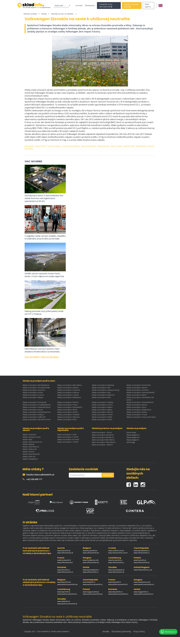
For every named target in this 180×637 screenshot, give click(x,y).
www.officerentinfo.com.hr (118, 553)
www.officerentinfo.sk (116, 572)
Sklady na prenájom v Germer (136, 387)
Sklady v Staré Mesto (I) (31, 447)
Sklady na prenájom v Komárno (137, 390)
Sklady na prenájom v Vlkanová (68, 417)
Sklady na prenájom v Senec (136, 407)
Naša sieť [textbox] (59, 5)
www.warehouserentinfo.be (67, 584)
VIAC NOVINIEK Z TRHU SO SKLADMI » (42, 357)
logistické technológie (88, 146)
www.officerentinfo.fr (65, 562)
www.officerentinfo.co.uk (143, 570)
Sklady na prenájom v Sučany (136, 412)
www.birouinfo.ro (63, 570)
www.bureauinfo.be (90, 550)
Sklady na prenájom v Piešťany (102, 402)
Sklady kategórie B (132, 437)
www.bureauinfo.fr (64, 560)
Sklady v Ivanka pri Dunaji (32, 437)
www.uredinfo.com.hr (116, 550)
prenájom (119, 146)
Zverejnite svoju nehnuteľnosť (105, 5)
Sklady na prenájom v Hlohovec (34, 390)
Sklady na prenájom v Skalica (102, 410)
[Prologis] (45, 510)
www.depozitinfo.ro (115, 592)
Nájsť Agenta (148, 5)
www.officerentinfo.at (65, 553)
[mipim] (34, 502)
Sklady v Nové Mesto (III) (31, 454)
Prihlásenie (90, 5)
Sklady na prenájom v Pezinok (67, 402)
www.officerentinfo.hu (91, 562)
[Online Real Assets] (123, 502)
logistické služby (129, 146)
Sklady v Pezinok (28, 451)
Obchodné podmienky (121, 631)
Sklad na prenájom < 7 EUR (66, 434)
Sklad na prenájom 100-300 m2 (103, 435)
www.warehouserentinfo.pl (92, 594)
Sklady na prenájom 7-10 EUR (67, 437)
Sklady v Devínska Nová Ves (32, 442)
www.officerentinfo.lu (116, 562)
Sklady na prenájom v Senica (33, 410)
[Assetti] (101, 502)
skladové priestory (103, 146)
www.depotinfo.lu (63, 592)
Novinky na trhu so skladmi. (62, 14)
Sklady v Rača (27, 439)
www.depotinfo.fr (114, 582)
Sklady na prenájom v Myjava (33, 397)
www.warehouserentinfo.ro (118, 594)
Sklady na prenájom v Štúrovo (102, 412)
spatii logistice (29, 146)
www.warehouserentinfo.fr (118, 584)
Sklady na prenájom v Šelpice (102, 407)
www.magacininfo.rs (141, 592)
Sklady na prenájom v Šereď (67, 410)
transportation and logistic (71, 146)
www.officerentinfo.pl (141, 562)
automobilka (29, 148)
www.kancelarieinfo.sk (116, 570)
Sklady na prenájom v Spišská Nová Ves (36, 412)
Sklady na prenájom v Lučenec (68, 395)
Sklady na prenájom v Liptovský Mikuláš (140, 392)
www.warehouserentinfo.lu (67, 594)
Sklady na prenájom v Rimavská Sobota (36, 407)
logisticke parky (141, 146)
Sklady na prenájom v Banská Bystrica (36, 385)
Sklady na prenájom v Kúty (101, 392)
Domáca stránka (30, 14)
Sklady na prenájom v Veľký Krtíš (34, 417)
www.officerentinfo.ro (65, 572)
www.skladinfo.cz (89, 582)
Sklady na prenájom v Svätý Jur (33, 414)
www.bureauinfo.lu (115, 560)
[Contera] (135, 511)
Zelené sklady (131, 432)
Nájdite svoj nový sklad (131, 5)
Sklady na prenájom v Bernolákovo (69, 385)
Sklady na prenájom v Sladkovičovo (138, 410)
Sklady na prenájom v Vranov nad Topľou (141, 417)
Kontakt (79, 5)
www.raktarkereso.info (142, 582)
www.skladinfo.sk (63, 601)
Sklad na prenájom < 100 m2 (102, 432)
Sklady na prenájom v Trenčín (102, 414)
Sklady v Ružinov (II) (29, 449)
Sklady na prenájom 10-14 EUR (68, 439)
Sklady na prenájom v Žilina (67, 419)
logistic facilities (40, 146)
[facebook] (129, 483)
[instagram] (143, 483)
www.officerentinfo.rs (90, 572)
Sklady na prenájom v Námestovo (69, 397)
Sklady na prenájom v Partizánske (34, 402)
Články (44, 14)
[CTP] (56, 501)
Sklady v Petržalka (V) (30, 459)
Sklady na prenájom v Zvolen (102, 419)
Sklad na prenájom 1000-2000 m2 (103, 442)
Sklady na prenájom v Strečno (67, 412)
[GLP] (146, 501)
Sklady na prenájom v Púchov (102, 405)
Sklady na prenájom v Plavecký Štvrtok (139, 402)
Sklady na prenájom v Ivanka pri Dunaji (105, 390)
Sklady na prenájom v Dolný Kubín (138, 385)
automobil (150, 146)
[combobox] (62, 5)
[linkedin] (137, 483)
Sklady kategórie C (132, 440)
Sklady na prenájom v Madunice (103, 395)
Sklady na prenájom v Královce (68, 392)
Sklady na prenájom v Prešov (67, 405)
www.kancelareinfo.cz (141, 550)
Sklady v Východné (29, 434)
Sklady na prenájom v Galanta (67, 387)
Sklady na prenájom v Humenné (68, 390)
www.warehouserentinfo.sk (67, 604)
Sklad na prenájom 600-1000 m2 (103, 440)
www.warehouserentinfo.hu (144, 584)
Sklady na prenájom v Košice (33, 392)
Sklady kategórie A (132, 435)
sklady (113, 146)
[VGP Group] (90, 511)
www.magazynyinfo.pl (91, 592)
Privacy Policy (139, 631)
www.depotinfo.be (64, 582)
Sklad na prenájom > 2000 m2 (102, 445)
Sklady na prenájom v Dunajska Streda (36, 387)
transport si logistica (54, 146)
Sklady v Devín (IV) (29, 456)
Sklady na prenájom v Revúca (136, 405)
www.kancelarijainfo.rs (91, 570)
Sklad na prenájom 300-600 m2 (103, 437)
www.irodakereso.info (91, 560)
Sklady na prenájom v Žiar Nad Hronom (37, 419)
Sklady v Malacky (28, 444)
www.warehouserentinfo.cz (93, 584)
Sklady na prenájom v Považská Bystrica (37, 405)
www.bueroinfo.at (63, 550)
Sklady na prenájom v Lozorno (33, 395)
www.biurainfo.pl (140, 560)
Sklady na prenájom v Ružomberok (69, 407)
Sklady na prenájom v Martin (136, 395)
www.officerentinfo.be (91, 553)
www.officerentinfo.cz (142, 553)
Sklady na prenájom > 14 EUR (67, 442)
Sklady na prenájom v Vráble (102, 417)
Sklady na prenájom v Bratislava (103, 385)
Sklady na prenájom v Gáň (101, 387)
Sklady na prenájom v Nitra (101, 397)
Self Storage (130, 442)
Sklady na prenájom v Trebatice (68, 414)
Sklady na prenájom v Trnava (136, 414)
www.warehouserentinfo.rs (143, 594)
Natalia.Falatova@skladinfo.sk (40, 474)
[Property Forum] (78, 501)
